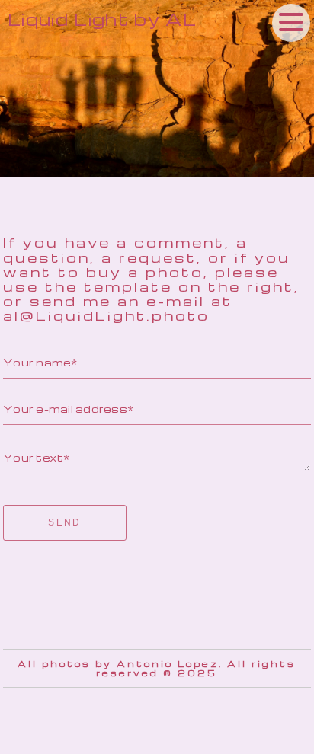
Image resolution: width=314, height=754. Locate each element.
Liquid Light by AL (102, 19)
